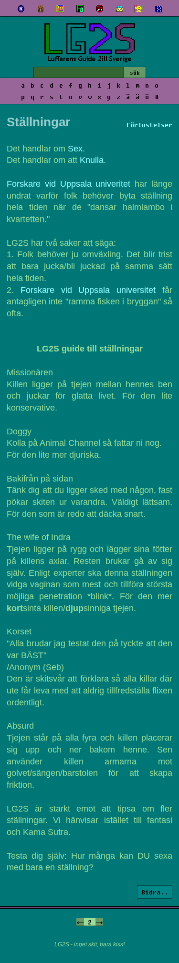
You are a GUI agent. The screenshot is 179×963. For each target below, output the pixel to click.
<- (80, 922)
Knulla (92, 160)
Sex (75, 148)
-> (99, 922)
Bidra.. (154, 892)
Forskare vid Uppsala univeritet (68, 184)
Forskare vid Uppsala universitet (88, 290)
